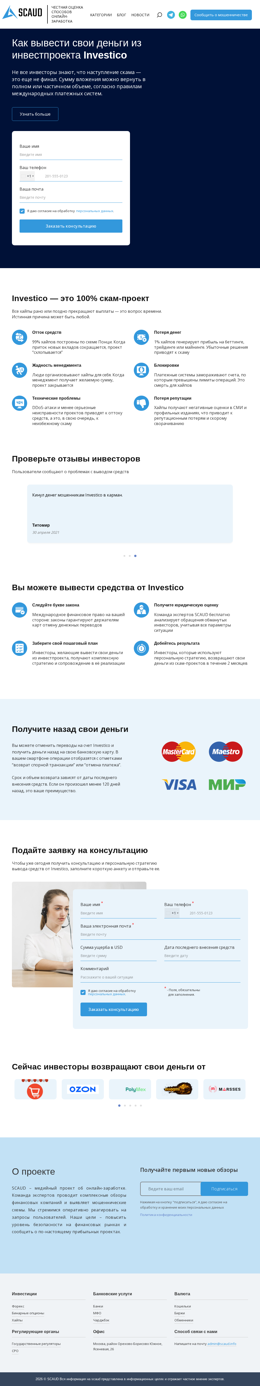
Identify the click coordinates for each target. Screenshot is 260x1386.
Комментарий (94, 969)
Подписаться (224, 1189)
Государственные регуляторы (36, 1343)
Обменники (183, 1320)
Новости (140, 14)
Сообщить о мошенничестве (221, 14)
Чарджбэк (101, 1320)
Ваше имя (29, 146)
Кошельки (182, 1306)
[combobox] (27, 176)
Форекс (18, 1306)
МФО (97, 1313)
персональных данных (94, 211)
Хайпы (17, 1320)
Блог (121, 14)
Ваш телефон (33, 167)
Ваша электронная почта (107, 926)
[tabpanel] (130, 514)
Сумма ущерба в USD (101, 947)
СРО (15, 1350)
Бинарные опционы (28, 1313)
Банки (98, 1306)
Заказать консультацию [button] (71, 226)
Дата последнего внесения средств (199, 947)
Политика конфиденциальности (166, 1214)
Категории (101, 14)
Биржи (179, 1313)
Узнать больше (35, 114)
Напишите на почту (205, 1343)
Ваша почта (31, 189)
